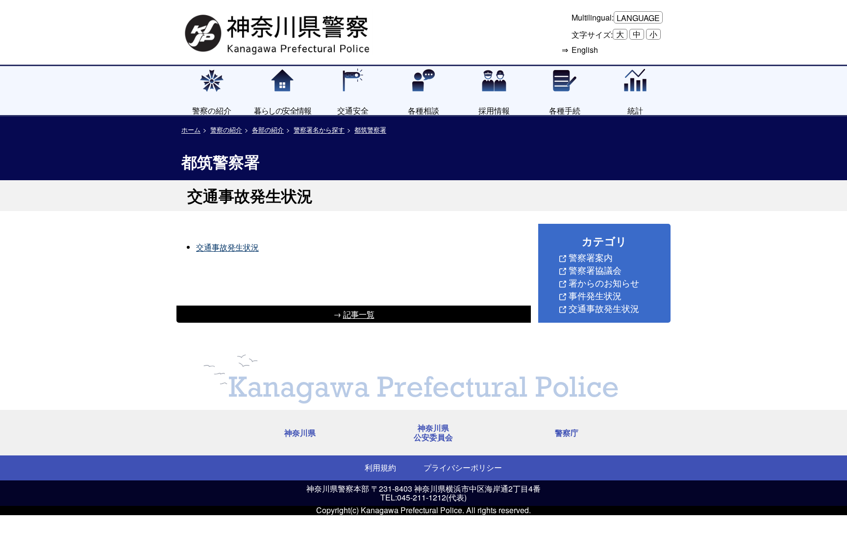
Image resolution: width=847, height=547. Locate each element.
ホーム (190, 129)
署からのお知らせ (604, 282)
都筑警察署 (370, 129)
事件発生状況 (595, 295)
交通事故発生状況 (227, 247)
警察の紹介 (226, 129)
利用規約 (380, 467)
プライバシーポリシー (463, 467)
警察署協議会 (595, 269)
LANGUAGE (638, 18)
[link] (278, 31)
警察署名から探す (319, 129)
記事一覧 (358, 314)
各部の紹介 (268, 129)
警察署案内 (591, 257)
